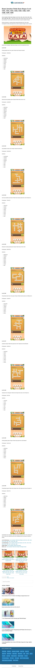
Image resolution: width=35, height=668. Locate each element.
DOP (24, 653)
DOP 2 (27, 653)
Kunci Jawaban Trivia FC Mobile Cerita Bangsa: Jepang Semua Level (15, 595)
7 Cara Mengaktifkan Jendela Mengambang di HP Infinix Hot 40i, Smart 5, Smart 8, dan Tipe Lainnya (16, 630)
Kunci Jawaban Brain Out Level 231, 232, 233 (11, 607)
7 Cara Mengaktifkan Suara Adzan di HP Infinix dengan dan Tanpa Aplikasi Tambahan (17, 642)
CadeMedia (17, 3)
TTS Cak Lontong (5, 658)
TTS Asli (25, 655)
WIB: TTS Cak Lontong (24, 658)
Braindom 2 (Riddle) (15, 651)
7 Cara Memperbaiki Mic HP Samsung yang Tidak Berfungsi (14, 618)
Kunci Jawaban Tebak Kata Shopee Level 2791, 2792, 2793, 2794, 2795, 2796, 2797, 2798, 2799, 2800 (21, 560)
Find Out (3, 655)
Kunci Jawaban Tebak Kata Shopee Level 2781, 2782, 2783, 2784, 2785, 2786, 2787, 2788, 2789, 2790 (8, 572)
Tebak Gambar (14, 655)
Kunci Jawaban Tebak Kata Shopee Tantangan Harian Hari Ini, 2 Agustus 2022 (8, 559)
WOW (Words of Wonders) (7, 660)
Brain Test (4, 653)
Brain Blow (4, 651)
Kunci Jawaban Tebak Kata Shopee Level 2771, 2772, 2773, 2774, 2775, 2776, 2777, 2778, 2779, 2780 (21, 572)
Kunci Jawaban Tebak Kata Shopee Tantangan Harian (16, 546)
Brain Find (22, 651)
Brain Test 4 (20, 653)
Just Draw (8, 655)
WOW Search (15, 660)
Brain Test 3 (14, 653)
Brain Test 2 (9, 653)
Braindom (9, 651)
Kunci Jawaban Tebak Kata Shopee (14, 545)
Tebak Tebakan (20, 655)
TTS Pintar (12, 658)
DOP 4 (31, 653)
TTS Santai (17, 658)
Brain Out (27, 651)
